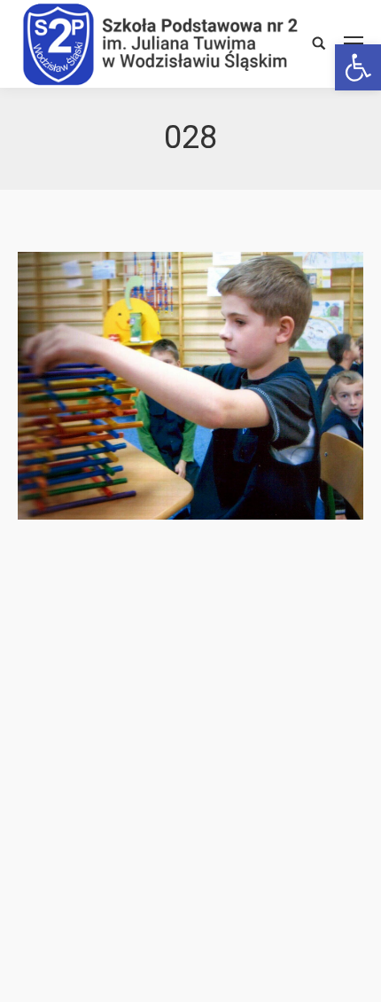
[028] (190, 386)
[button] (358, 67)
